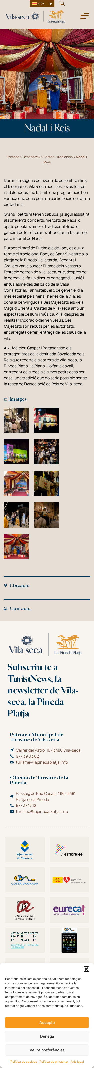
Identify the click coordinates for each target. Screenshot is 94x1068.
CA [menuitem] (41, 3)
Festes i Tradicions (58, 157)
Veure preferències (47, 1050)
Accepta (47, 1022)
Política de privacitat (53, 1061)
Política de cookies (23, 1061)
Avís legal (77, 1061)
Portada (13, 157)
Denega (47, 1036)
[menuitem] (42, 3)
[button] (86, 969)
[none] (42, 3)
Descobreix (31, 157)
